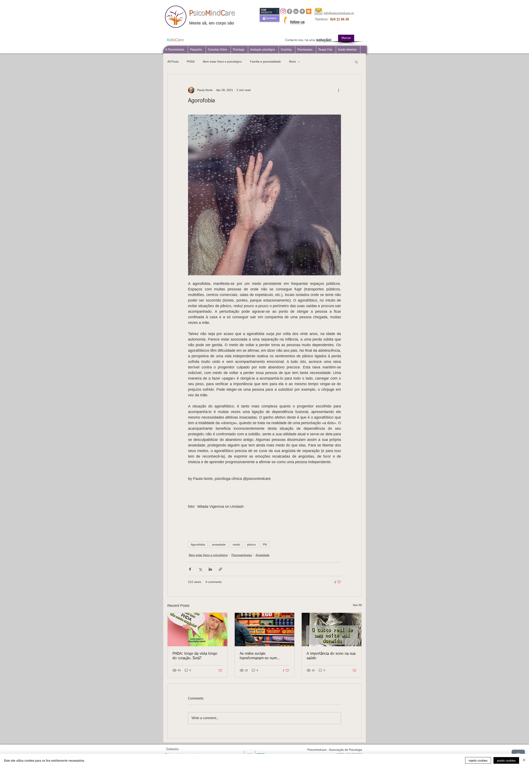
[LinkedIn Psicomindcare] (296, 11)
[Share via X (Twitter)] (200, 569)
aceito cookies (506, 760)
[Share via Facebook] (190, 569)
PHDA (191, 61)
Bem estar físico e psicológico (222, 61)
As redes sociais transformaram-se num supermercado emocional (260, 656)
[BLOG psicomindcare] (308, 11)
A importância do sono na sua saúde (331, 656)
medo (236, 544)
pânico (251, 544)
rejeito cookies (478, 760)
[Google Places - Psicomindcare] (302, 11)
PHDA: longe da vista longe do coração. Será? (195, 656)
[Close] (524, 760)
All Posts (173, 61)
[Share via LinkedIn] (210, 569)
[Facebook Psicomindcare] (289, 11)
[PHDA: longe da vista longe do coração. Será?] (197, 629)
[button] (197, 49)
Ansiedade (262, 555)
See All (357, 605)
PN (265, 544)
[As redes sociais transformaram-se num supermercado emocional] (264, 629)
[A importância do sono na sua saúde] (331, 629)
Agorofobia (198, 544)
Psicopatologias (241, 555)
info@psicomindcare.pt (339, 13)
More (292, 61)
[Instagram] (283, 11)
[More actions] (338, 90)
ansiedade (219, 544)
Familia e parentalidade (265, 61)
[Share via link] (220, 569)
